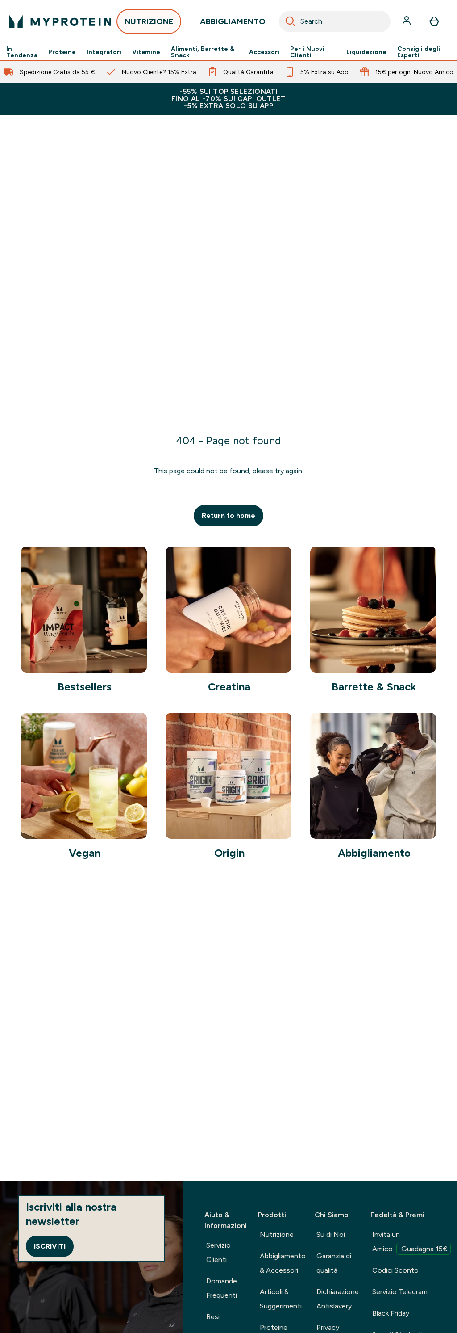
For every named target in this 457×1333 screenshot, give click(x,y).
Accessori (264, 52)
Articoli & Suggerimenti (281, 1299)
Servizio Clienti (218, 1252)
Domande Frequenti (221, 1288)
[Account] (407, 21)
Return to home (228, 515)
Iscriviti (50, 1246)
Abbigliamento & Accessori (283, 1263)
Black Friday (390, 1313)
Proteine (62, 52)
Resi (213, 1316)
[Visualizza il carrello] (434, 21)
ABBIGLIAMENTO (233, 21)
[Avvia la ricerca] (290, 21)
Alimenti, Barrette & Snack (202, 52)
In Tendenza (21, 52)
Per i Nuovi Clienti (307, 52)
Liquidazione (366, 52)
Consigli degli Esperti (418, 52)
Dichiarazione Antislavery (337, 1299)
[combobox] (335, 21)
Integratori (104, 52)
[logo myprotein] (60, 21)
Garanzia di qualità (333, 1263)
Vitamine (146, 52)
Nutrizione (277, 1234)
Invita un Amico (410, 1242)
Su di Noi (330, 1234)
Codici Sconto (395, 1270)
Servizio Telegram (400, 1291)
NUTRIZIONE (149, 21)
